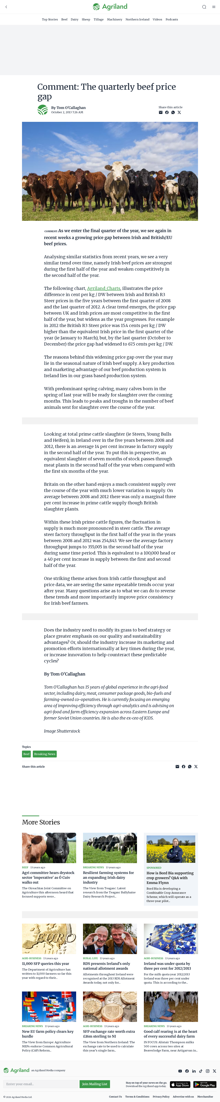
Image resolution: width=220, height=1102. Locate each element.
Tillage (99, 19)
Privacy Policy (161, 1096)
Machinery (114, 19)
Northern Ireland (137, 19)
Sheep (86, 19)
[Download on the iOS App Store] (180, 1084)
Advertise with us (183, 1096)
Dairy (74, 19)
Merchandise (205, 1096)
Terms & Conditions (137, 1096)
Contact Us (115, 1096)
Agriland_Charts (103, 288)
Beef (64, 19)
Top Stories (50, 19)
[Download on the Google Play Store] (205, 1084)
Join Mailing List (94, 1084)
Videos (157, 19)
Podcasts (172, 19)
